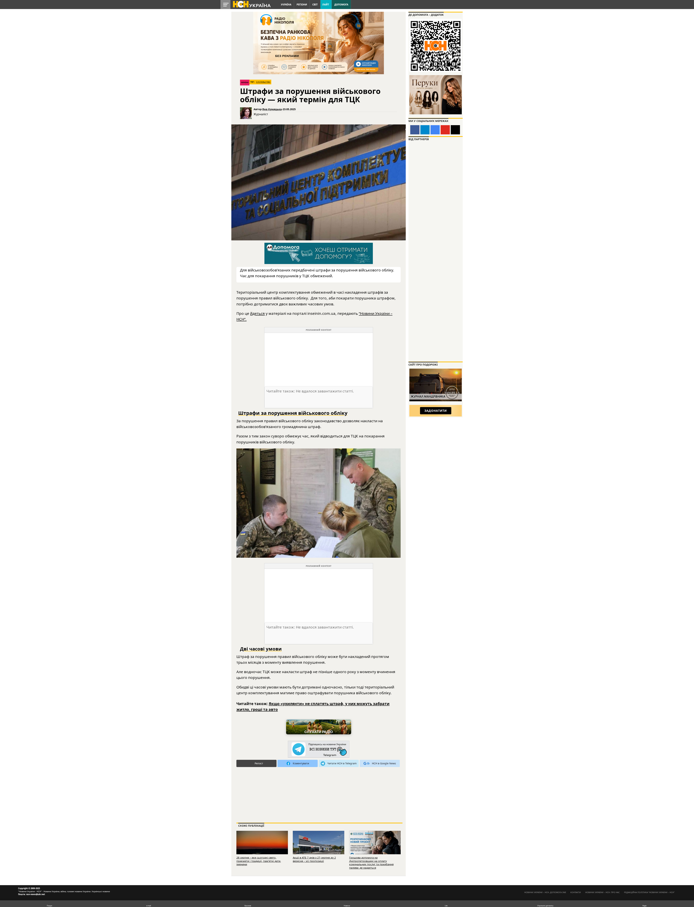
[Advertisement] (318, 358)
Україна (286, 4)
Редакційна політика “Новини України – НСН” (649, 892)
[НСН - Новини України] (318, 749)
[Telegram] (425, 129)
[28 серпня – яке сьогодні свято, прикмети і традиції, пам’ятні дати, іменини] (262, 847)
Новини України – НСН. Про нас (602, 892)
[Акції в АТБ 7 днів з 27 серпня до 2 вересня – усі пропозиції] (318, 847)
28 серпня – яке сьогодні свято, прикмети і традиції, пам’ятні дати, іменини (258, 861)
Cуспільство (263, 82)
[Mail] (455, 129)
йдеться (257, 313)
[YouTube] (445, 129)
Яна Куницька (272, 109)
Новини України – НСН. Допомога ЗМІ (545, 892)
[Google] (435, 129)
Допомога (341, 4)
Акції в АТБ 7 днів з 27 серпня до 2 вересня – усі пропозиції (314, 859)
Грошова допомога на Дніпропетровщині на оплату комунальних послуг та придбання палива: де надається (371, 862)
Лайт (325, 4)
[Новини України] (251, 4)
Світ (315, 4)
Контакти (575, 892)
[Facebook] (414, 129)
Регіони (302, 4)
